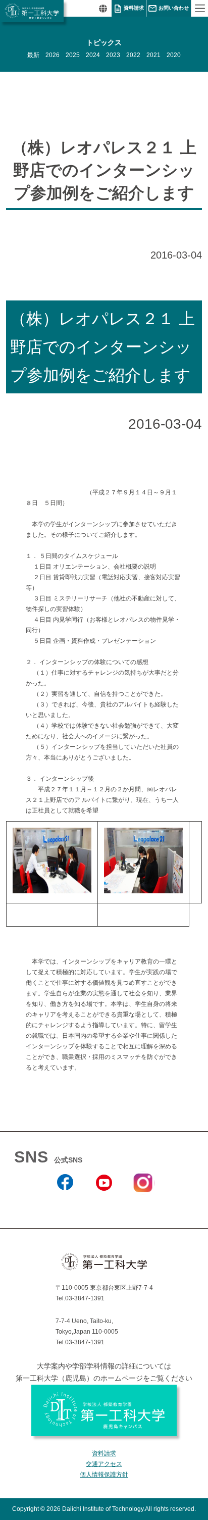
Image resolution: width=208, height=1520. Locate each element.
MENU (199, 8)
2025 (73, 55)
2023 (113, 55)
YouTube (104, 1204)
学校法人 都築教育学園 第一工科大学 (32, 11)
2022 (133, 55)
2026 (52, 55)
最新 (33, 55)
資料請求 (134, 8)
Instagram (143, 1200)
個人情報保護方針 (104, 1474)
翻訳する (102, 8)
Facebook (65, 1204)
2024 (93, 55)
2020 (174, 55)
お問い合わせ (174, 8)
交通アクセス (104, 1463)
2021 (153, 55)
